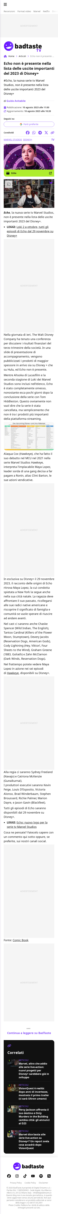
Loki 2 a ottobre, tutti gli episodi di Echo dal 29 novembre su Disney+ (30, 231)
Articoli (22, 56)
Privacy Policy (16, 1182)
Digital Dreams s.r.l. (42, 1187)
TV (52, 139)
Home (11, 56)
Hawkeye (13, 673)
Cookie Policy (30, 1182)
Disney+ (27, 139)
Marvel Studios (13, 139)
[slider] (22, 205)
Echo (13, 173)
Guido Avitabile (16, 101)
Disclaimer (43, 1182)
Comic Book (20, 940)
